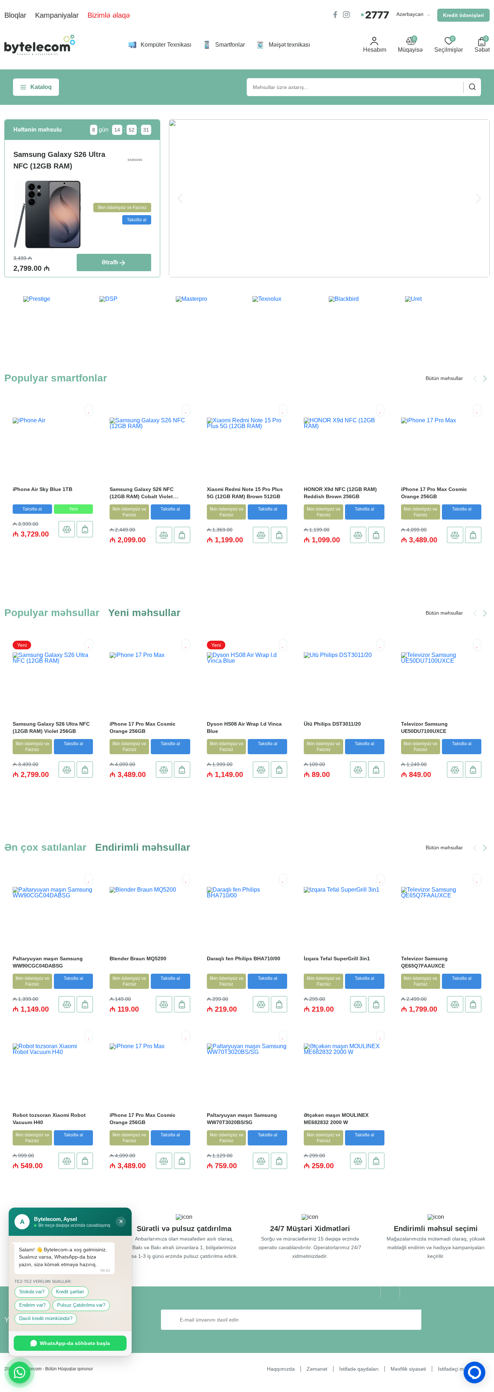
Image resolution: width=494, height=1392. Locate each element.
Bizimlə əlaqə (109, 15)
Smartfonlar (230, 45)
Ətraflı (110, 262)
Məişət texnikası (289, 45)
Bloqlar (15, 15)
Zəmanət (317, 1369)
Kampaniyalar (57, 15)
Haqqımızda (281, 1369)
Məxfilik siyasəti (408, 1369)
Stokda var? (31, 1291)
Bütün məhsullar (444, 378)
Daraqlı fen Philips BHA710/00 (243, 958)
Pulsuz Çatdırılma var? (81, 1305)
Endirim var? (32, 1305)
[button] (485, 379)
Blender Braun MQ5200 (138, 958)
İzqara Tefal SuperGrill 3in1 (337, 958)
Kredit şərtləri (70, 1291)
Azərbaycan (410, 14)
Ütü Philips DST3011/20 (332, 724)
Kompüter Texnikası (166, 45)
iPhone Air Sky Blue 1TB (42, 489)
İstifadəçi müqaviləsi (461, 1369)
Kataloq (41, 87)
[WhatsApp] (19, 1372)
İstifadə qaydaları (359, 1369)
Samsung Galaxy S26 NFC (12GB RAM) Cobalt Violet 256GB (142, 496)
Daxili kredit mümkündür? (45, 1318)
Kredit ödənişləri (463, 15)
